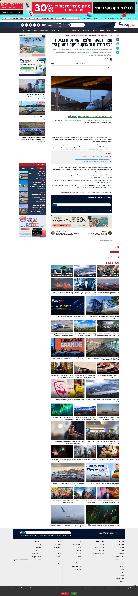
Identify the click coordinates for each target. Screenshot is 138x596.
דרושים (29, 31)
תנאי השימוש (75, 211)
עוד (23, 31)
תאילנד (59, 550)
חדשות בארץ (120, 557)
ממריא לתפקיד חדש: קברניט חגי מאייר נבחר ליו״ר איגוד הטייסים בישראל (92, 159)
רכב (122, 569)
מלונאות (94, 31)
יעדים (59, 541)
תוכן (80, 541)
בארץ (35, 31)
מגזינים (101, 544)
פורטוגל (59, 557)
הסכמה (73, 593)
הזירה (80, 557)
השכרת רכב (78, 569)
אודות (39, 544)
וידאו (80, 560)
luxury (122, 572)
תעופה (108, 31)
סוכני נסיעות (120, 578)
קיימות (122, 575)
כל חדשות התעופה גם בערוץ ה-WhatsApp (90, 116)
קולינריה (60, 31)
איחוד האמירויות (56, 547)
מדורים (121, 541)
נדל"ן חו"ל (79, 563)
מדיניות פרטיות (36, 554)
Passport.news (36, 557)
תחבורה (102, 31)
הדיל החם (79, 554)
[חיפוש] (69, 25)
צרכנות (79, 547)
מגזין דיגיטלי (100, 541)
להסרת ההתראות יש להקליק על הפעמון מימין (27, 560)
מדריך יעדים (57, 544)
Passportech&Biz (98, 554)
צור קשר (38, 547)
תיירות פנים (86, 31)
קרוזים (53, 31)
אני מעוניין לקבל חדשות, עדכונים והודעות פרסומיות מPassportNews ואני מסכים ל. (87, 211)
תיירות (115, 31)
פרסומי (79, 550)
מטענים (101, 550)
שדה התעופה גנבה (111, 256)
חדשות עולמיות (76, 31)
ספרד (107, 240)
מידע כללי (38, 541)
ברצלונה (102, 240)
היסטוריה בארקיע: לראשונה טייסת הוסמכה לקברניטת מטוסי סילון (94, 156)
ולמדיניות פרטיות (69, 211)
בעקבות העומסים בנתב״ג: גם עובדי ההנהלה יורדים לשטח (95, 161)
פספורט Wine (99, 547)
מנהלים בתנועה (77, 566)
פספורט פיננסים (44, 31)
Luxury (67, 31)
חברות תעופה (77, 544)
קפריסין (59, 560)
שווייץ (59, 563)
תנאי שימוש (37, 550)
